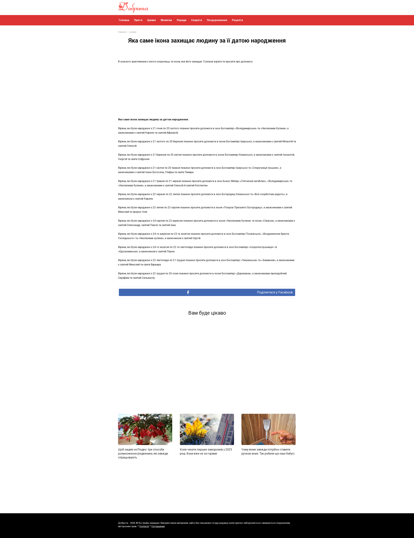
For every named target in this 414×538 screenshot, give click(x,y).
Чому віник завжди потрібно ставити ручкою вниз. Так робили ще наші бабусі (267, 451)
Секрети (196, 20)
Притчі (138, 20)
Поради (181, 20)
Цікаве (151, 20)
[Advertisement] (207, 90)
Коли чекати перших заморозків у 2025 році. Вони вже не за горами (206, 451)
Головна (124, 20)
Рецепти (237, 20)
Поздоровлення (217, 20)
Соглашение (158, 526)
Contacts (144, 526)
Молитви (166, 20)
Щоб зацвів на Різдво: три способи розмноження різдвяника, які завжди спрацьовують (143, 453)
